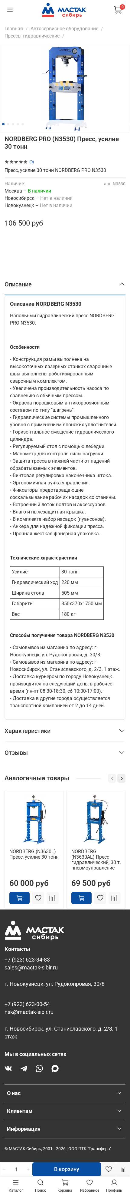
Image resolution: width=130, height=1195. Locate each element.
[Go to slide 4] (18, 124)
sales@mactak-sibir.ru (31, 968)
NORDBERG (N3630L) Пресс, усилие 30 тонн (34, 854)
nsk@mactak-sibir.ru (29, 1012)
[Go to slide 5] (22, 124)
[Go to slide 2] (8, 124)
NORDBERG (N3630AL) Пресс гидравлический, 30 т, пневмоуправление (96, 860)
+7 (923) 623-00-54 (27, 1004)
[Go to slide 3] (13, 124)
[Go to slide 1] (3, 124)
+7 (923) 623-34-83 (27, 960)
